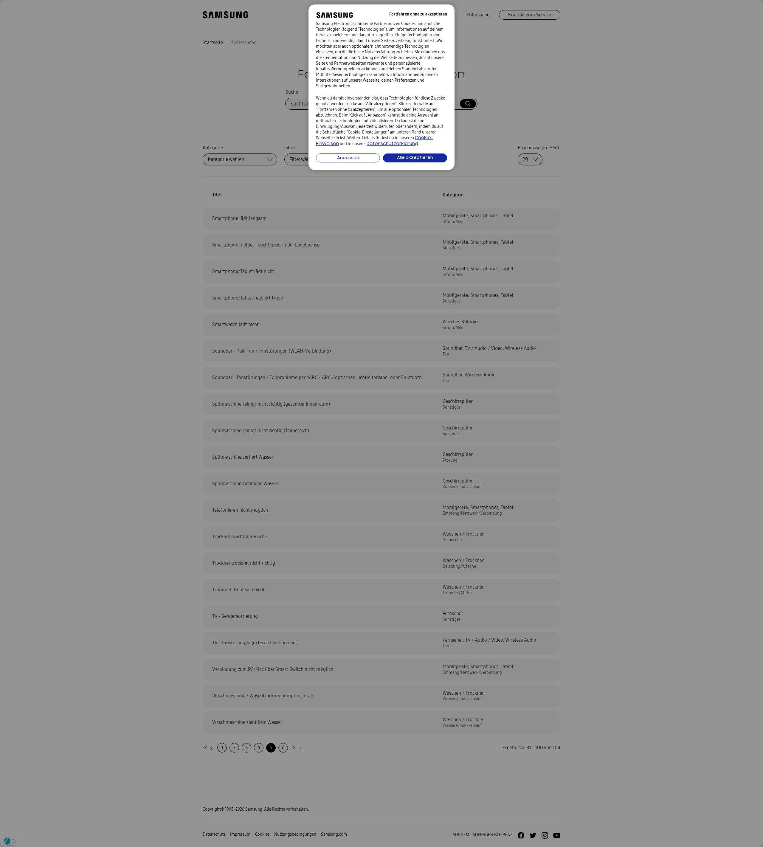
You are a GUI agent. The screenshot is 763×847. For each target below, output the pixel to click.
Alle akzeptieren (415, 158)
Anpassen (348, 158)
